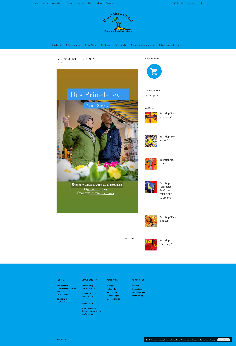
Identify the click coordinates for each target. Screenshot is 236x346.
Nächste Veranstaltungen (142, 45)
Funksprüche (120, 45)
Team (37, 3)
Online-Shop (56, 3)
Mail (182, 3)
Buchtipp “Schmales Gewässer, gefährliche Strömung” (165, 190)
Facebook (171, 3)
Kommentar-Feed (138, 292)
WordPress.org (137, 296)
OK (223, 340)
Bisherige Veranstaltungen (170, 45)
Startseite (56, 45)
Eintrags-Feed (137, 289)
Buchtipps (105, 45)
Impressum (69, 3)
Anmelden (135, 285)
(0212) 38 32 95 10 (63, 299)
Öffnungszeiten (73, 45)
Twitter (175, 3)
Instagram (178, 3)
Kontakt (45, 3)
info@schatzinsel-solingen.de (67, 302)
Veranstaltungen (113, 296)
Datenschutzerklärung (85, 3)
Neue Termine (112, 292)
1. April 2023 (60, 63)
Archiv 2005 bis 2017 (114, 299)
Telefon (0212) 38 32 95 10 (106, 3)
